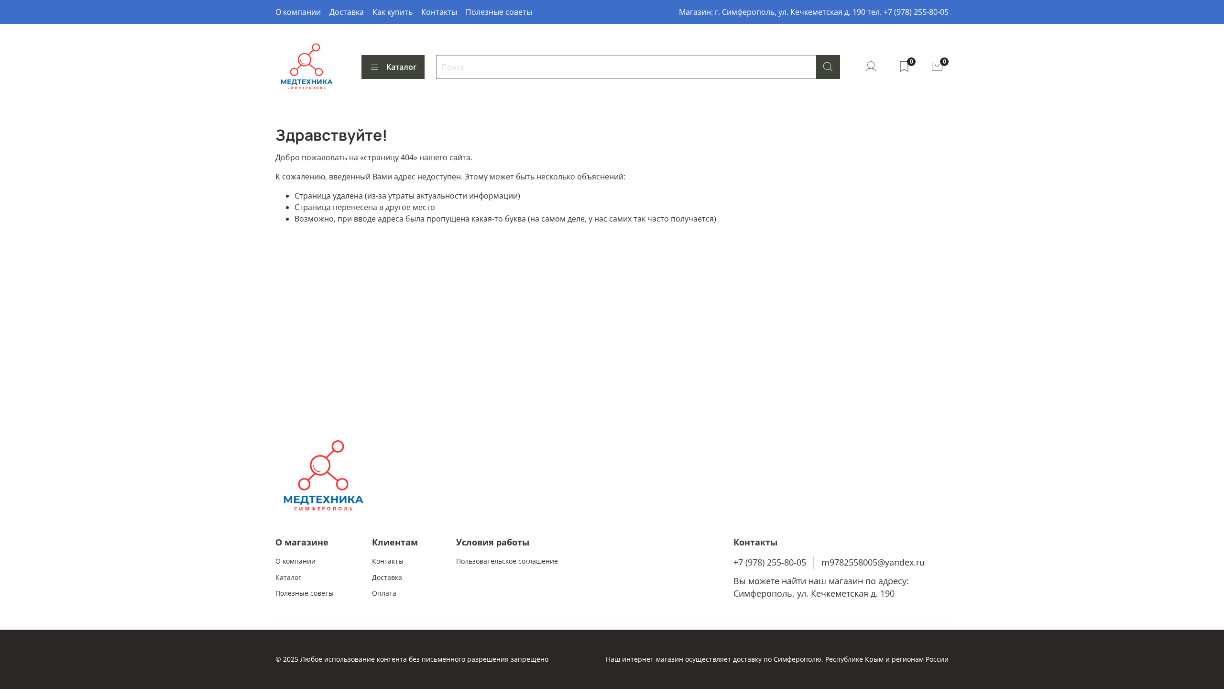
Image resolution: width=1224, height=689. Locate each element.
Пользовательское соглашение (507, 561)
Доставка (346, 12)
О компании (298, 12)
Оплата (384, 593)
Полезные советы (499, 12)
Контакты (439, 12)
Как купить (392, 12)
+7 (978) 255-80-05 (769, 562)
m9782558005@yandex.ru (873, 562)
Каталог (401, 67)
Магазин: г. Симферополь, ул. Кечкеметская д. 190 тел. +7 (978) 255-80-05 (814, 12)
